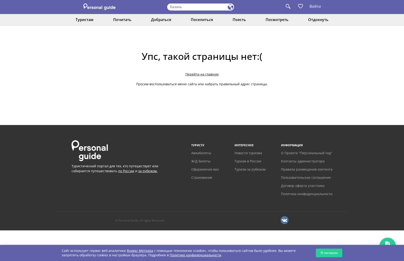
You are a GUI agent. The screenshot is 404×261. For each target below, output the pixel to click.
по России (126, 171)
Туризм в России (247, 161)
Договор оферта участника (303, 185)
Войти (315, 6)
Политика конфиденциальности (306, 194)
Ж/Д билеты (200, 161)
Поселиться (202, 19)
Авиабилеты (201, 153)
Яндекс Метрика (140, 250)
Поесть (239, 19)
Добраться (161, 19)
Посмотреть (277, 19)
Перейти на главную (202, 74)
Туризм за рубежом (250, 169)
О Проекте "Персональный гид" (306, 153)
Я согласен (329, 253)
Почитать (122, 19)
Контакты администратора (303, 161)
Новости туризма (248, 153)
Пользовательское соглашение (306, 177)
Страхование (201, 177)
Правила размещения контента (306, 169)
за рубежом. (148, 171)
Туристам (85, 19)
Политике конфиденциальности (195, 255)
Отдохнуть (318, 19)
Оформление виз (205, 169)
